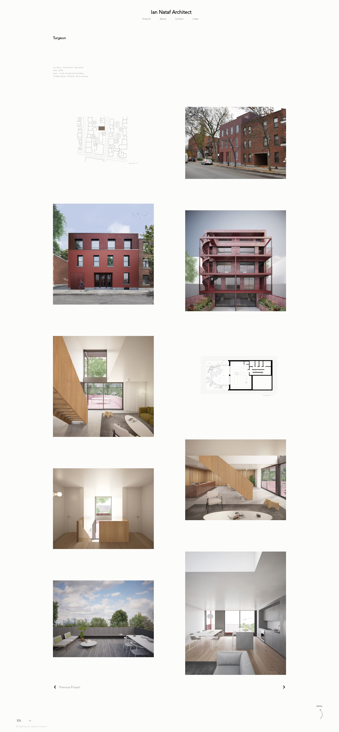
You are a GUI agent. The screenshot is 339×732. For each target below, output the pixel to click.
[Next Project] (283, 687)
